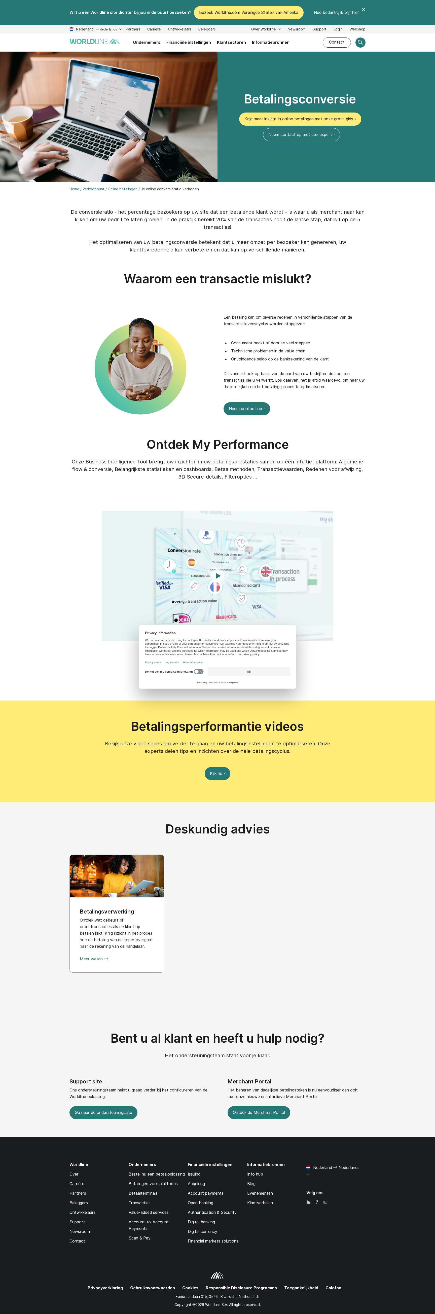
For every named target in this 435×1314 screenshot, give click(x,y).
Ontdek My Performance (218, 444)
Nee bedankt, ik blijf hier (336, 12)
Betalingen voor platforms (153, 1183)
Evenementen (260, 1193)
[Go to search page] (360, 43)
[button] (217, 576)
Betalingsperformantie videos (217, 726)
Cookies (190, 1288)
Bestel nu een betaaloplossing (157, 1174)
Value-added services (149, 1212)
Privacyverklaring (105, 1288)
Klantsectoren (231, 42)
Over (74, 1174)
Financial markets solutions (213, 1241)
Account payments (206, 1193)
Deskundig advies (217, 829)
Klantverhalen (260, 1202)
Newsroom (297, 29)
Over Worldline (264, 29)
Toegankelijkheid (301, 1288)
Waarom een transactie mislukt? (217, 279)
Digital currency (202, 1231)
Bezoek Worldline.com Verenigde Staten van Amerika (248, 12)
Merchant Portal (249, 1081)
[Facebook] (317, 1202)
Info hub (255, 1174)
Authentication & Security (212, 1212)
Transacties (140, 1202)
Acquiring (196, 1183)
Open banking (200, 1202)
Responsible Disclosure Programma (241, 1288)
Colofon (333, 1288)
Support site (85, 1081)
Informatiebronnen (270, 42)
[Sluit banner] (363, 12)
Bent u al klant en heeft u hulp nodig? (217, 1038)
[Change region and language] (307, 1175)
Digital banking (201, 1222)
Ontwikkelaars (179, 29)
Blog (251, 1183)
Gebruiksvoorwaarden (152, 1288)
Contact (337, 42)
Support (320, 29)
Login (338, 29)
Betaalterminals (143, 1193)
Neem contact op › (247, 408)
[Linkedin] (308, 1202)
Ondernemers (146, 42)
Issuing (194, 1174)
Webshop (358, 29)
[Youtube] (325, 1202)
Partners (133, 29)
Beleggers (207, 29)
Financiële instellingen (188, 42)
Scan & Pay (140, 1238)
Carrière (154, 29)
